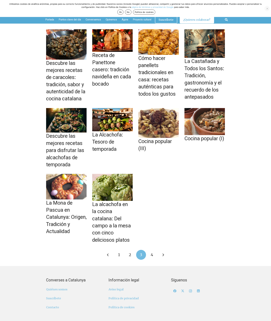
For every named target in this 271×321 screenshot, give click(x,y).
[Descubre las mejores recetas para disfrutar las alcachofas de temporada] (66, 120)
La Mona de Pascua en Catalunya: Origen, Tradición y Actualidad (66, 217)
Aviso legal (116, 289)
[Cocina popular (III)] (158, 123)
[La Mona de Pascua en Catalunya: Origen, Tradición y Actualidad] (66, 186)
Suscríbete (53, 298)
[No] (267, 8)
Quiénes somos (56, 289)
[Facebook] (175, 291)
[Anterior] (108, 255)
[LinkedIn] (198, 291)
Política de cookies (122, 307)
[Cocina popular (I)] (204, 121)
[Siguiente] (163, 255)
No (128, 12)
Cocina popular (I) (204, 138)
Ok (120, 12)
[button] (226, 20)
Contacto (52, 307)
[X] (183, 291)
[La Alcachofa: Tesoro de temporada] (112, 119)
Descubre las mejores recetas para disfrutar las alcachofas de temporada (65, 150)
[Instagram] (190, 291)
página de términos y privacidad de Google (152, 7)
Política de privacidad (124, 298)
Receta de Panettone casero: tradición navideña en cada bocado (111, 69)
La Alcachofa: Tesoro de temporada (107, 142)
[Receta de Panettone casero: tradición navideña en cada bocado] (112, 40)
